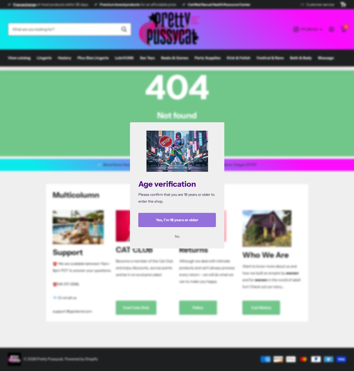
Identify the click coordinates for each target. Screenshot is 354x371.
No (177, 236)
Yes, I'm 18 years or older (177, 220)
